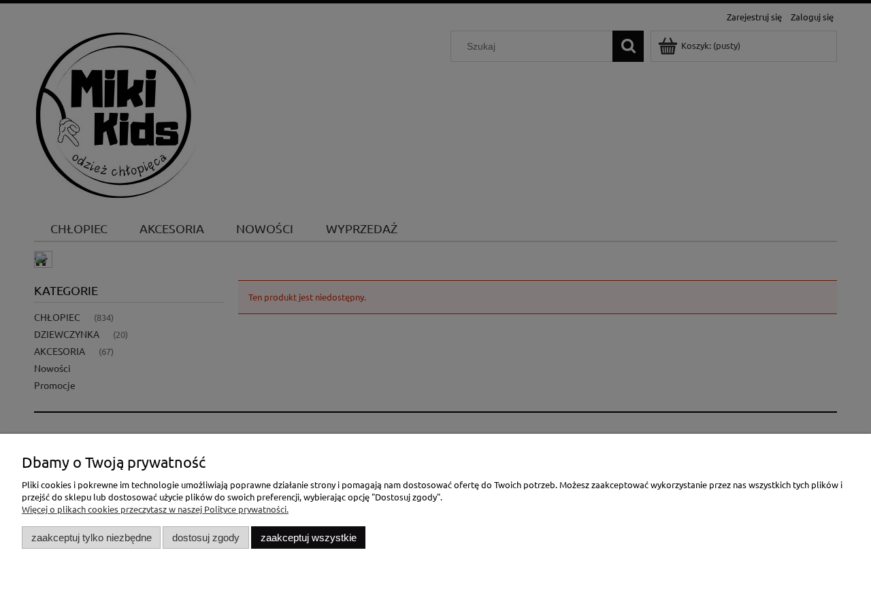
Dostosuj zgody (206, 537)
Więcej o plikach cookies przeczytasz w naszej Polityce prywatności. (155, 509)
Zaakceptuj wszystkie (309, 537)
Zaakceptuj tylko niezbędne (91, 537)
